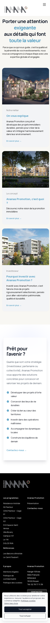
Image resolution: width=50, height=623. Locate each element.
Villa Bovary (8, 532)
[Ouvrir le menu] (44, 4)
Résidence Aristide (11, 503)
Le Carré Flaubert (10, 557)
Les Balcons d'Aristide (12, 553)
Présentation (33, 503)
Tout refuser (25, 616)
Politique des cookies (12, 582)
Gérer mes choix (11, 603)
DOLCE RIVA (8, 543)
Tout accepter (25, 609)
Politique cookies (28, 600)
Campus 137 (8, 536)
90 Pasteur (8, 507)
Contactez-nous (17, 450)
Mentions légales (11, 571)
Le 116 (6, 539)
